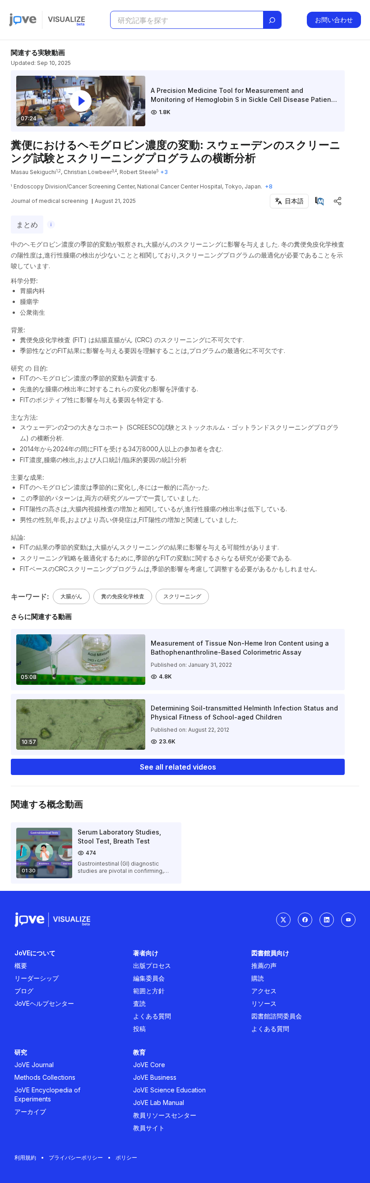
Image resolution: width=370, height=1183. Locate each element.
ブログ (23, 991)
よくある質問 (152, 1016)
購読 (257, 978)
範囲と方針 (149, 991)
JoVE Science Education (169, 1090)
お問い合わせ (334, 19)
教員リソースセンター (164, 1115)
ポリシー (126, 1157)
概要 (20, 965)
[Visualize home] (66, 20)
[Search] (272, 20)
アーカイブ (30, 1111)
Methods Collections (44, 1077)
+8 (269, 186)
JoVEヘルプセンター (44, 1003)
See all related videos (178, 766)
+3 (164, 172)
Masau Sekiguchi (33, 172)
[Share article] (337, 201)
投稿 (139, 1028)
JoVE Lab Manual (158, 1102)
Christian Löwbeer (88, 172)
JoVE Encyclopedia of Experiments (47, 1094)
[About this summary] (51, 224)
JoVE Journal (34, 1064)
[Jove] (23, 20)
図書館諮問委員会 (276, 1016)
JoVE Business (154, 1077)
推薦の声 (264, 965)
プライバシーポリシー (76, 1157)
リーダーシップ (36, 978)
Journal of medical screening (49, 200)
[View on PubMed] (319, 201)
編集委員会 (149, 978)
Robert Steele (138, 172)
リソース (264, 1003)
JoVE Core (149, 1064)
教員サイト (149, 1128)
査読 (139, 1003)
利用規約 (25, 1157)
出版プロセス (152, 965)
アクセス (264, 991)
